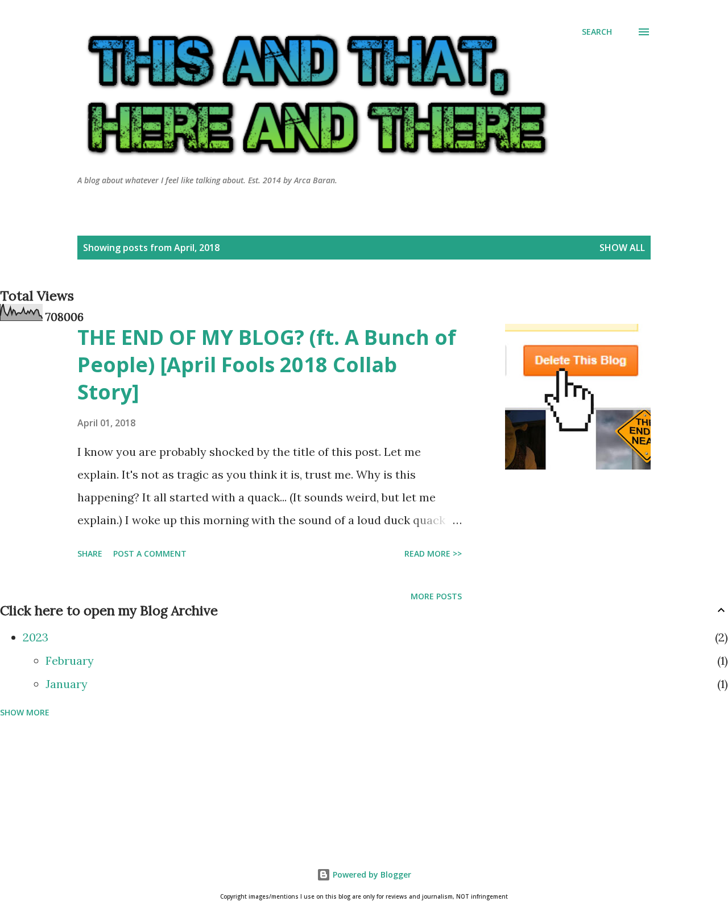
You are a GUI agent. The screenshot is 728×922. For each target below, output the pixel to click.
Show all (622, 247)
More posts (436, 596)
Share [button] (89, 553)
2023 (35, 637)
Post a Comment (150, 553)
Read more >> (433, 553)
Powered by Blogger (370, 874)
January (67, 684)
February (70, 660)
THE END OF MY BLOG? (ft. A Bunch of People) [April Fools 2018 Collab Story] (266, 364)
